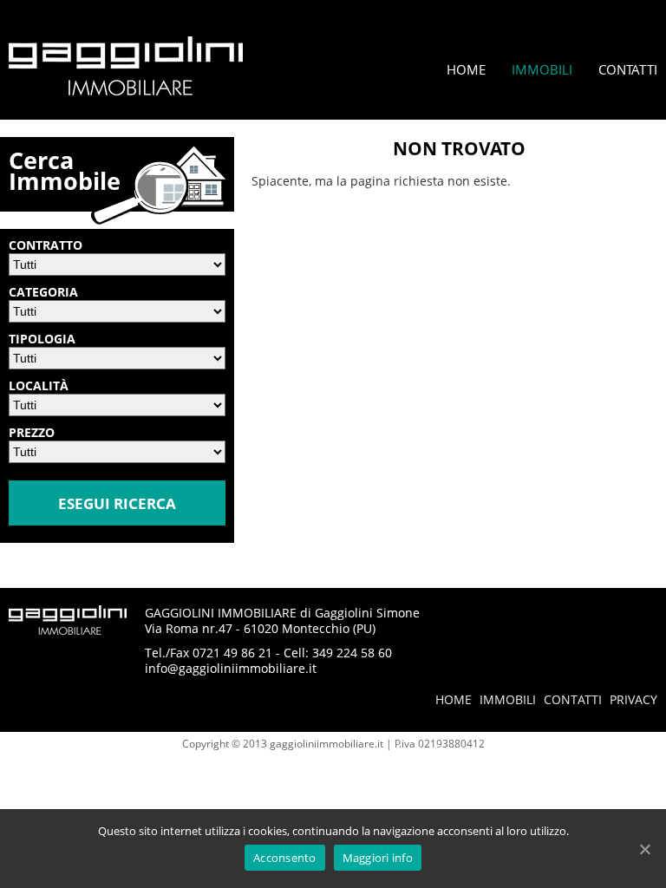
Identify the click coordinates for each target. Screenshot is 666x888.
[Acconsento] (644, 849)
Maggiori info (378, 857)
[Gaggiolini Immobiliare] (126, 90)
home (453, 699)
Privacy (633, 699)
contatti (573, 699)
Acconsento (285, 857)
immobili (508, 699)
